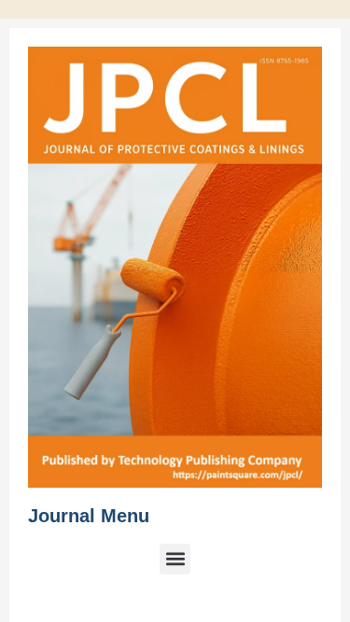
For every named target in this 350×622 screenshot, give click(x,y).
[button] (175, 559)
